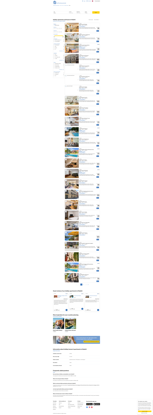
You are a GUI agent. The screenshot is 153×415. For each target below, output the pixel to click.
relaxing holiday (59, 66)
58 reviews (84, 151)
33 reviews (84, 46)
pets (59, 54)
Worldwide (54, 407)
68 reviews (84, 130)
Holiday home (59, 72)
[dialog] (144, 407)
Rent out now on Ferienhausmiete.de (91, 341)
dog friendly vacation (59, 63)
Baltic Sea (54, 404)
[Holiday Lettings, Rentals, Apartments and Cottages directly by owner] (59, 3)
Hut (59, 75)
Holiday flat (59, 74)
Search (96, 12)
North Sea (54, 402)
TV (59, 49)
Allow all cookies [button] (144, 411)
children (59, 55)
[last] (88, 285)
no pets (59, 58)
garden (59, 47)
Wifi (59, 46)
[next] (86, 285)
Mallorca (54, 406)
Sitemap (54, 409)
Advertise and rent (80, 402)
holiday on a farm (59, 67)
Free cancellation (59, 41)
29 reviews (84, 265)
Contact (69, 407)
